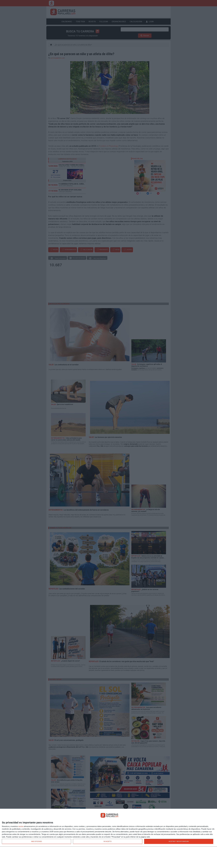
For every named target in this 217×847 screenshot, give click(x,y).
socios (20, 826)
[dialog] (108, 828)
